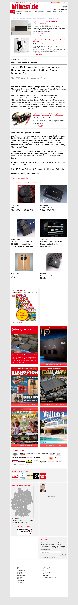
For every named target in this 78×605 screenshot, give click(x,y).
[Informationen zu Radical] (43, 461)
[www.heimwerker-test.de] (30, 481)
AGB (44, 571)
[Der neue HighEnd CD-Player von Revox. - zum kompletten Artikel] (22, 28)
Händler (48, 11)
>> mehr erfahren (18, 322)
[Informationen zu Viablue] (15, 465)
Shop (60, 11)
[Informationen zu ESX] (58, 454)
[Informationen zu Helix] (37, 458)
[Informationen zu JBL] (51, 458)
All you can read (16, 13)
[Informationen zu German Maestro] (22, 458)
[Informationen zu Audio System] (22, 454)
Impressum (46, 567)
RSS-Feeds (20, 579)
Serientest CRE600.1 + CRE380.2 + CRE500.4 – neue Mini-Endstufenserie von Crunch (22, 243)
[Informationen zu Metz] (15, 461)
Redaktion (20, 572)
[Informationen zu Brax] (37, 454)
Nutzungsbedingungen (50, 577)
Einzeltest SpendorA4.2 (15, 275)
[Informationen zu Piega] (37, 461)
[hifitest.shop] (42, 481)
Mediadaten (46, 569)
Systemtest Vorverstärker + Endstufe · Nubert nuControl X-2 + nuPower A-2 (51, 243)
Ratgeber (55, 11)
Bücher (19, 569)
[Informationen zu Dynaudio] (44, 454)
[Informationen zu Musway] (21, 461)
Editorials (19, 582)
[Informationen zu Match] (58, 458)
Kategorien (41, 11)
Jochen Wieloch (51, 493)
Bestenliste (27, 11)
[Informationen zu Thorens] (58, 461)
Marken (35, 11)
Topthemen (20, 581)
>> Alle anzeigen (37, 35)
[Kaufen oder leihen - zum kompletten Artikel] (22, 47)
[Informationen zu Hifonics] (44, 458)
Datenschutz (47, 572)
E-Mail (49, 494)
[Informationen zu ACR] (15, 454)
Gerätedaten (20, 574)
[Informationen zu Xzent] (22, 465)
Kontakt (45, 576)
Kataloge (19, 577)
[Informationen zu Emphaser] (52, 454)
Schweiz (16, 518)
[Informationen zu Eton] (15, 458)
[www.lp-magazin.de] (36, 481)
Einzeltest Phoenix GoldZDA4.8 (46, 275)
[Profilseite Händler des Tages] (24, 534)
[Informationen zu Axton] (30, 454)
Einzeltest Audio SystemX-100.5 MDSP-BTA (48, 207)
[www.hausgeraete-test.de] (22, 481)
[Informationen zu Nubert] (29, 461)
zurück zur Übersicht (20, 178)
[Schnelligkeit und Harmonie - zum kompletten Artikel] (22, 120)
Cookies (45, 574)
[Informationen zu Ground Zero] (29, 458)
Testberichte (19, 11)
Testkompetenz (21, 571)
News (13, 11)
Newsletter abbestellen (48, 557)
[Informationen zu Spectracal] (51, 461)
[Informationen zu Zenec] (30, 465)
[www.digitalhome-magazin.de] (15, 481)
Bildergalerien (21, 576)
